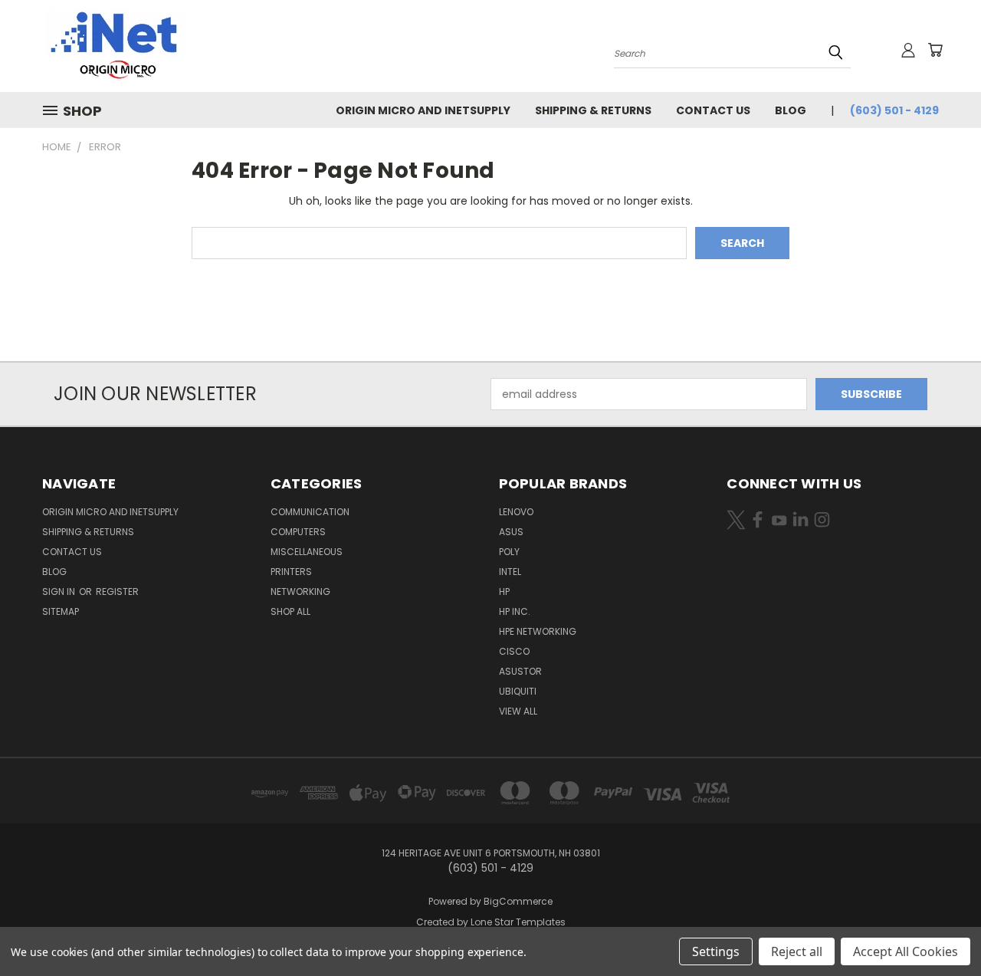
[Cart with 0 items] (935, 50)
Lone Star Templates (518, 921)
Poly (509, 551)
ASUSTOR (520, 671)
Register (117, 591)
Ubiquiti (517, 691)
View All (518, 711)
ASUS (511, 531)
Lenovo (516, 511)
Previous (941, 928)
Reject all (796, 951)
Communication (310, 511)
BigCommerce (518, 901)
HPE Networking (537, 631)
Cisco (514, 651)
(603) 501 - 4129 (894, 110)
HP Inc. (514, 611)
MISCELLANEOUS (307, 551)
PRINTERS (291, 571)
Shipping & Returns (593, 110)
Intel (510, 571)
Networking (300, 591)
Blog (790, 110)
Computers (298, 531)
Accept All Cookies (905, 951)
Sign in (59, 591)
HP (504, 591)
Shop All (290, 611)
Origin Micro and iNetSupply (423, 110)
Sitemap (60, 611)
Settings (716, 951)
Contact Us (713, 110)
